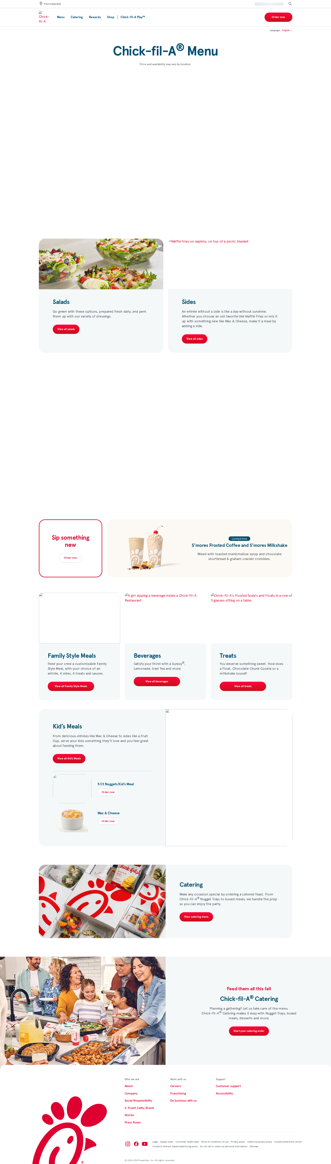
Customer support (228, 1086)
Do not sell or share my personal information (223, 1146)
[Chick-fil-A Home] (45, 17)
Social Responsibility (138, 1100)
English (286, 30)
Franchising (178, 1093)
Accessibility (224, 1093)
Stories (129, 1115)
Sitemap (254, 1146)
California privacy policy (259, 1141)
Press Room (133, 1122)
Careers (175, 1086)
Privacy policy (238, 1141)
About (129, 1086)
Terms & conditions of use (215, 1141)
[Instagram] (128, 1144)
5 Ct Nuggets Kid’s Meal (116, 784)
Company (131, 1093)
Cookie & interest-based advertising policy (175, 1146)
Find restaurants (52, 4)
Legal (155, 1141)
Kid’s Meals (67, 726)
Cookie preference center (288, 1141)
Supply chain (166, 1141)
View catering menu (196, 917)
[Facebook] (136, 1144)
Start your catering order (249, 1031)
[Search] (290, 4)
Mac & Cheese (109, 813)
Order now (278, 17)
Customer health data (187, 1141)
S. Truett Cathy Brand (139, 1108)
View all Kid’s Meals (69, 758)
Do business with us (183, 1100)
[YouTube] (145, 1144)
